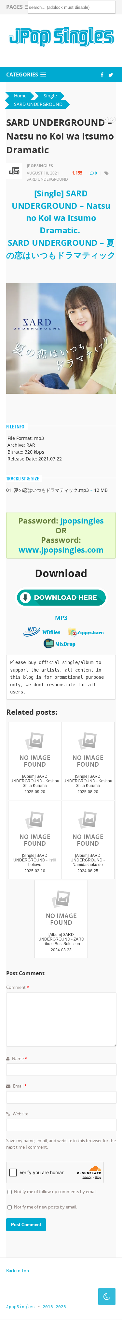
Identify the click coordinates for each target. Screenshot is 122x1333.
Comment (17, 987)
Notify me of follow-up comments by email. (55, 1191)
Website (20, 1114)
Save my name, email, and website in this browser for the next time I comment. (61, 1144)
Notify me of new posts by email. (45, 1207)
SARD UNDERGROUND (47, 179)
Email (19, 1086)
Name (19, 1058)
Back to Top (17, 1271)
